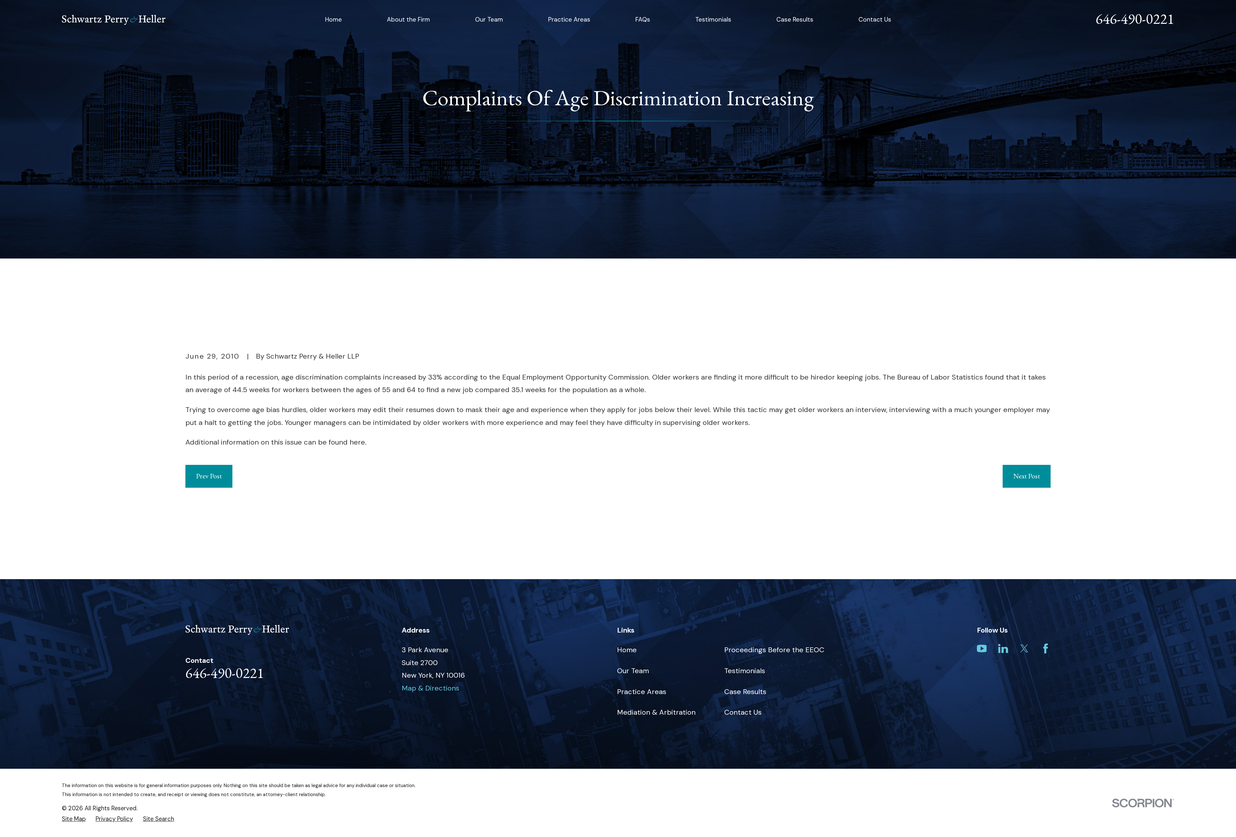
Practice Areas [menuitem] (569, 19)
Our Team (633, 670)
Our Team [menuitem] (489, 19)
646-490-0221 (1135, 18)
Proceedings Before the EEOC (774, 649)
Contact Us (743, 712)
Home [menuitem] (333, 19)
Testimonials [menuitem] (713, 19)
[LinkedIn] (1003, 649)
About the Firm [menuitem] (408, 19)
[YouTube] (982, 649)
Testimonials (744, 670)
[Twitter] (1024, 649)
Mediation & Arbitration (656, 712)
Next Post (1026, 476)
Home (627, 649)
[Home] (113, 20)
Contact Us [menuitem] (874, 19)
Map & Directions (430, 688)
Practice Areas (641, 691)
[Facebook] (1046, 649)
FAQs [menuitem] (642, 19)
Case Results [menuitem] (794, 19)
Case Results (745, 691)
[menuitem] (74, 819)
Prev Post (209, 476)
